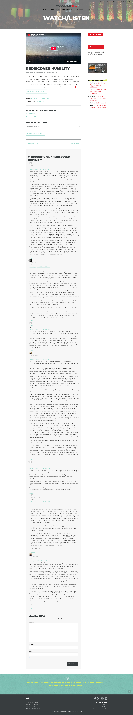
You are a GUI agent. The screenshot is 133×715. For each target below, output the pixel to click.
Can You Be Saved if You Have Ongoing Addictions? (98, 85)
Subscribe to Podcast (35, 133)
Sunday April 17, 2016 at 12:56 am (40, 329)
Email (30, 651)
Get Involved (55, 9)
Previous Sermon (34, 143)
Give (100, 1)
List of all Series (96, 34)
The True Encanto (101, 103)
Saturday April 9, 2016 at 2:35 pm (40, 267)
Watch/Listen (79, 9)
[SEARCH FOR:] (96, 1)
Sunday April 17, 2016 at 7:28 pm (40, 468)
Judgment (41, 98)
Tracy (32, 325)
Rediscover (41, 101)
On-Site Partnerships (100, 708)
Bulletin (104, 706)
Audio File (31, 113)
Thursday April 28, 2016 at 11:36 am (42, 502)
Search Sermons (97, 47)
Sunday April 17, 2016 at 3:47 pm (40, 359)
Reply (31, 258)
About (105, 704)
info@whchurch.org (33, 708)
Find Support (67, 9)
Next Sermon (74, 143)
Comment (31, 622)
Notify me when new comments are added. (41, 658)
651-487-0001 (30, 706)
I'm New (45, 9)
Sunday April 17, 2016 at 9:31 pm (39, 561)
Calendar (115, 1)
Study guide (31, 116)
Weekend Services (126, 1)
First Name (31, 644)
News (88, 9)
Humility (34, 98)
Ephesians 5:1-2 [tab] (33, 126)
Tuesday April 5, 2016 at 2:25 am (40, 169)
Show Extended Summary (36, 91)
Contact (106, 1)
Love (48, 98)
